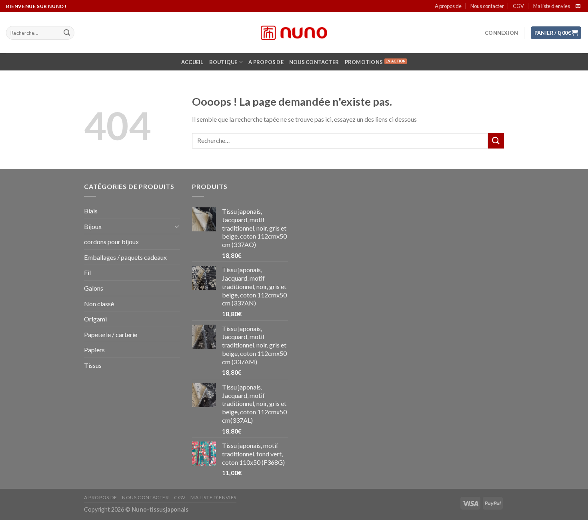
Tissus (93, 365)
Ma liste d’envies (551, 6)
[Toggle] (177, 226)
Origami (95, 319)
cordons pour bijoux (111, 241)
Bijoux (93, 226)
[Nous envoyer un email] (578, 6)
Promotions (364, 62)
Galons (93, 288)
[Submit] (67, 33)
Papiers (94, 349)
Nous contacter (487, 6)
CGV (518, 6)
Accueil (192, 62)
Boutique (223, 62)
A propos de (448, 6)
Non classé (99, 303)
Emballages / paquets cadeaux (125, 257)
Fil (87, 272)
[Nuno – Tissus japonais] (294, 33)
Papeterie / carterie (110, 334)
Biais (91, 211)
